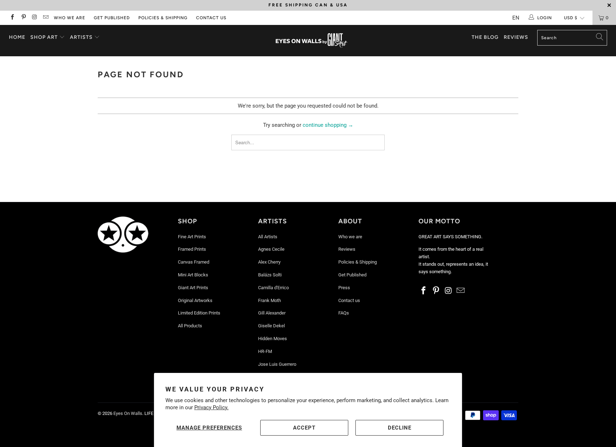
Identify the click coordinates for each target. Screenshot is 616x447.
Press (344, 287)
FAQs (343, 313)
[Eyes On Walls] (311, 40)
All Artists (267, 236)
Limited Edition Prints (199, 313)
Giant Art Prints (193, 287)
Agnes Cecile (271, 249)
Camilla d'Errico (273, 287)
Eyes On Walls (127, 413)
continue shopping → (328, 125)
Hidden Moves (272, 338)
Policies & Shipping (163, 17)
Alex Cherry (269, 262)
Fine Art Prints (192, 236)
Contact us (211, 17)
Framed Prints (192, 249)
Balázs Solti (270, 274)
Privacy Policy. (211, 407)
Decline (399, 428)
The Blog (485, 37)
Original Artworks (195, 300)
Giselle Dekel (271, 325)
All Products (190, 325)
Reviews (516, 37)
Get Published (112, 17)
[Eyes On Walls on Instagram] (34, 17)
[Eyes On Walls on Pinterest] (23, 17)
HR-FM (265, 351)
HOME (17, 37)
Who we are (69, 17)
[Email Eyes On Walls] (45, 17)
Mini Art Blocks (193, 274)
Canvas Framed (193, 262)
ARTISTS (82, 37)
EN (515, 18)
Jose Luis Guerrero (277, 364)
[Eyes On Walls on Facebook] (12, 17)
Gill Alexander (272, 313)
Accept (304, 428)
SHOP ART (44, 37)
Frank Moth (269, 300)
